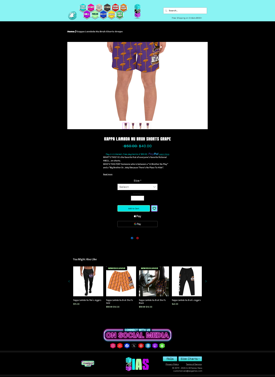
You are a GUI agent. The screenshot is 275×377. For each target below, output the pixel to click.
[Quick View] (88, 281)
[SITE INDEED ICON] (148, 346)
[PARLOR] (95, 14)
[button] (72, 15)
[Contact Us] (87, 363)
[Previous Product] (69, 281)
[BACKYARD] (119, 14)
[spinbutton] (137, 198)
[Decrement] (132, 198)
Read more (107, 174)
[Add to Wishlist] (154, 208)
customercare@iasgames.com (187, 371)
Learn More (164, 154)
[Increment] (142, 198)
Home (71, 31)
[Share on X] (143, 238)
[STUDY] (91, 8)
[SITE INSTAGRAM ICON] (113, 346)
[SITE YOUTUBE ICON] (120, 346)
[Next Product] (206, 281)
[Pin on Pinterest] (137, 238)
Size (137, 180)
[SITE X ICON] (134, 346)
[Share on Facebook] (132, 238)
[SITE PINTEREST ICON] (141, 346)
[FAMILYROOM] (123, 8)
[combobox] (137, 187)
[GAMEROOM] (99, 8)
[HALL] (87, 14)
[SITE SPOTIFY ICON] (162, 346)
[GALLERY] (103, 14)
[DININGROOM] (115, 8)
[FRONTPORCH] (83, 8)
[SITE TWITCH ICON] (155, 346)
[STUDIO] (107, 8)
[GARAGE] (111, 14)
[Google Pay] (137, 224)
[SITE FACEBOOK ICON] (127, 346)
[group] (137, 287)
